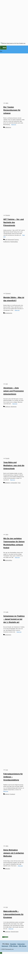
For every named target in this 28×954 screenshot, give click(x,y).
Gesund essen (14, 931)
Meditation (7, 482)
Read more (13, 124)
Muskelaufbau (14, 241)
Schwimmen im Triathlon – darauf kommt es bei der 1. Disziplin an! (14, 619)
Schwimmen (8, 634)
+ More (6, 937)
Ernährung (7, 406)
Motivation (7, 868)
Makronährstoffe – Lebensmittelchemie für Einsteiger (13, 914)
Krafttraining (8, 127)
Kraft (6, 239)
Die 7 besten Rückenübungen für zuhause (11, 110)
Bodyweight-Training (13, 239)
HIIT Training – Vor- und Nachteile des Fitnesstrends (13, 222)
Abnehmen (14, 406)
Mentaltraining (8, 313)
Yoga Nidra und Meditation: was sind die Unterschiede (13, 465)
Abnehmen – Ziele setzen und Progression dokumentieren (13, 391)
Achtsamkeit (14, 482)
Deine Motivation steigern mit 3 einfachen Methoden (13, 853)
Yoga (19, 482)
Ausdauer (12, 794)
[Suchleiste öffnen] (1, 51)
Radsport (7, 794)
